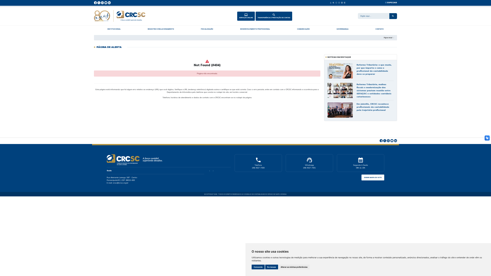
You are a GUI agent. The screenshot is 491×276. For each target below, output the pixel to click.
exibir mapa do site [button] (373, 177)
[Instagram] (102, 2)
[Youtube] (106, 2)
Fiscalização (207, 29)
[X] (99, 2)
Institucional (114, 29)
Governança (342, 29)
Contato (379, 29)
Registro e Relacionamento (161, 29)
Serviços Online (246, 16)
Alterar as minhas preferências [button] (294, 267)
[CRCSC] (156, 16)
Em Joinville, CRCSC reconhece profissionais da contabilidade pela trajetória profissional (373, 107)
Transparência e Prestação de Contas (274, 16)
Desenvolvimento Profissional (255, 29)
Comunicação (303, 29)
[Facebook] (95, 2)
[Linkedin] (109, 2)
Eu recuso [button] (271, 267)
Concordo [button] (258, 267)
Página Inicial (388, 38)
